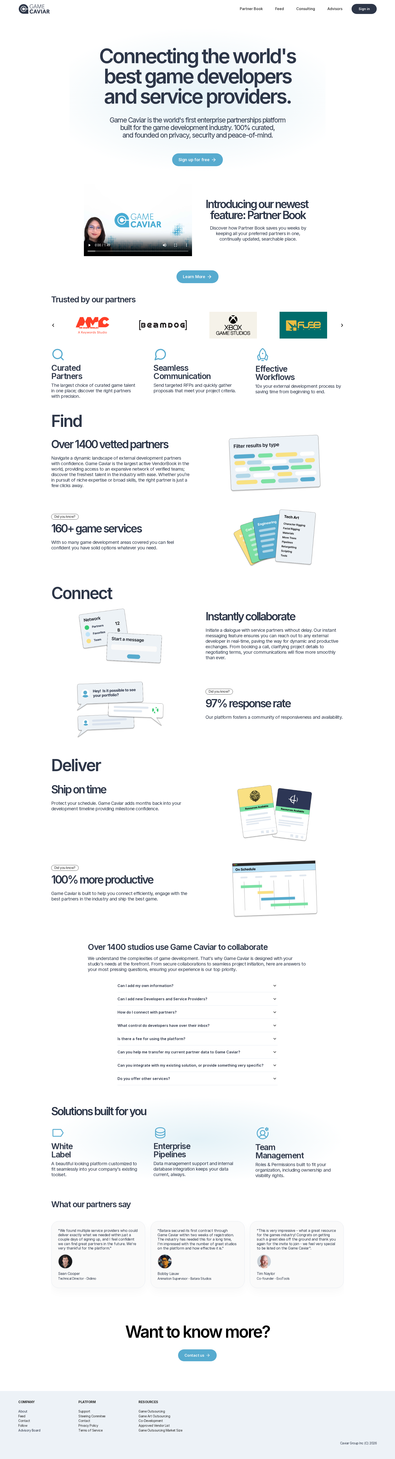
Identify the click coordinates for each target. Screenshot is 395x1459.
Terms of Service (90, 1430)
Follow (22, 1425)
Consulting (305, 8)
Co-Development (151, 1421)
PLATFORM (87, 1402)
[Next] (342, 325)
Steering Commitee (91, 1416)
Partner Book (251, 8)
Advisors (334, 8)
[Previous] (53, 325)
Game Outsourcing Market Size (160, 1430)
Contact (24, 1421)
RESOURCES (148, 1402)
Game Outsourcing (152, 1411)
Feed (279, 8)
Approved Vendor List (154, 1425)
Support (84, 1411)
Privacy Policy (88, 1425)
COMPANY (26, 1402)
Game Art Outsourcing (154, 1416)
